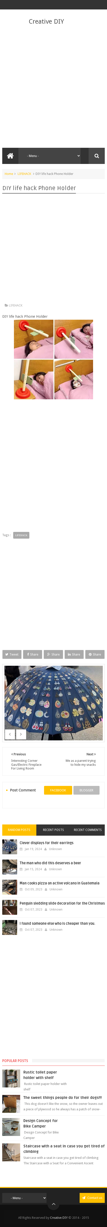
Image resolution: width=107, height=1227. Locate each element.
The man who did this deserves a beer (50, 863)
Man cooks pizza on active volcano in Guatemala (60, 883)
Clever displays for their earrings (46, 843)
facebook (58, 790)
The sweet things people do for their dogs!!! (62, 1097)
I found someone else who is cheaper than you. (57, 923)
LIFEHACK (24, 174)
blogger (86, 790)
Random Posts (19, 830)
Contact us (94, 1198)
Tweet (13, 654)
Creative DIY (46, 21)
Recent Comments (88, 830)
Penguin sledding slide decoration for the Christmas (62, 903)
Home (9, 174)
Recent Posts (53, 830)
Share (34, 654)
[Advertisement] (53, 86)
